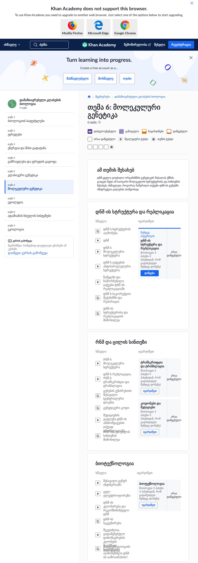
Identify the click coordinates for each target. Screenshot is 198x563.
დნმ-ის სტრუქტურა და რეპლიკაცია (135, 212)
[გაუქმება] (192, 3)
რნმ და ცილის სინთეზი (121, 342)
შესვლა (159, 44)
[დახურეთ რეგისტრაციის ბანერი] (191, 58)
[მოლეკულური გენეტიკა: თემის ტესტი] (111, 147)
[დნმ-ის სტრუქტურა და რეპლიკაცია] (90, 147)
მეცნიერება (102, 96)
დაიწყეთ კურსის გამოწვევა (28, 253)
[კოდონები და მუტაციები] (100, 147)
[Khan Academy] (99, 45)
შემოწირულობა (135, 44)
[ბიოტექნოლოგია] (106, 147)
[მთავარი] (89, 97)
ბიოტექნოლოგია (115, 463)
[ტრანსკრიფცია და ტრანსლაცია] (95, 147)
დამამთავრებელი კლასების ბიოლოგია (139, 96)
